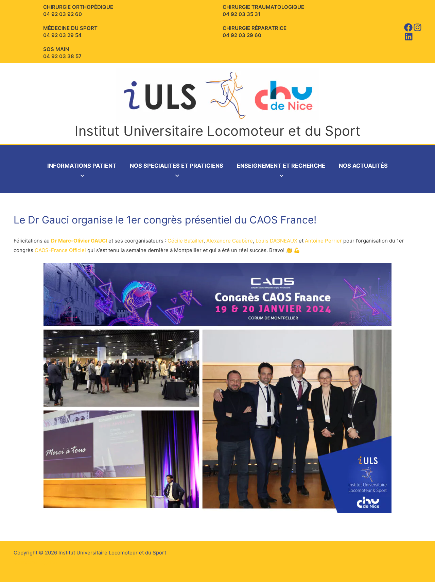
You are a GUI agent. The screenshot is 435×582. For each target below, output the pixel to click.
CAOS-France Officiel (60, 250)
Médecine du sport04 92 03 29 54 (70, 31)
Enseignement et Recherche (281, 165)
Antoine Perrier (323, 240)
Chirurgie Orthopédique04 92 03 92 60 (78, 10)
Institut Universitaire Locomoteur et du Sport (218, 130)
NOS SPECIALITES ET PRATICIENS (176, 165)
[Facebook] (408, 27)
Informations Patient (81, 165)
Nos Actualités (363, 165)
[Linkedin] (408, 36)
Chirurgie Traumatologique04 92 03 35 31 (263, 10)
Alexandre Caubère (229, 240)
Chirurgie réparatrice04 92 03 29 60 (254, 31)
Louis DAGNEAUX (276, 240)
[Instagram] (417, 27)
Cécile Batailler (186, 240)
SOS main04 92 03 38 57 (62, 53)
